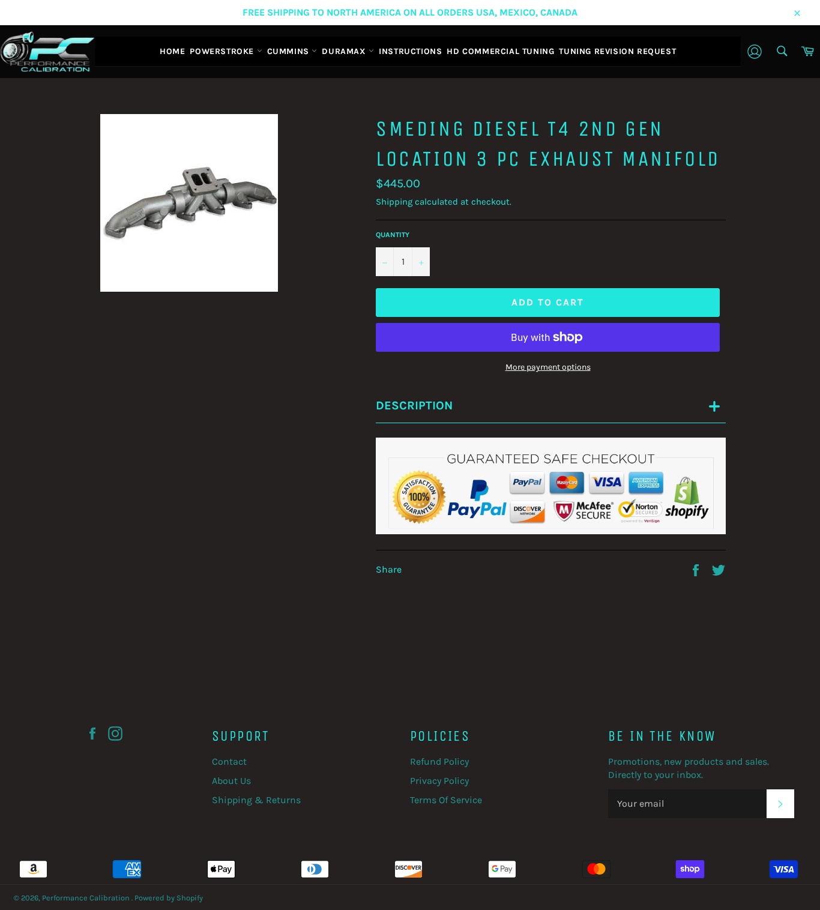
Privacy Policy (439, 780)
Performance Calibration (86, 897)
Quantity (392, 235)
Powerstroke (223, 51)
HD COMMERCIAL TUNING (500, 51)
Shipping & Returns (256, 800)
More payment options (548, 367)
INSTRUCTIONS (410, 51)
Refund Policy (439, 761)
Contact (229, 761)
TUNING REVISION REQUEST (617, 51)
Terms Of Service (446, 800)
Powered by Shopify (168, 897)
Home (172, 51)
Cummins (289, 51)
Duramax (345, 51)
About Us (231, 780)
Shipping (394, 201)
